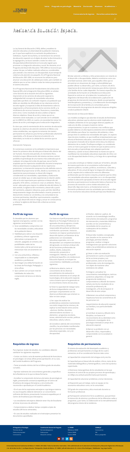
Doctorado (88, 6)
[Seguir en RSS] (71, 438)
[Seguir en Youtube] (59, 438)
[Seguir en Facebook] (63, 438)
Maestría (77, 6)
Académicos (110, 6)
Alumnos (98, 6)
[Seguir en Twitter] (67, 438)
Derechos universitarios (107, 14)
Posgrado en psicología (61, 6)
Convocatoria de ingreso (83, 14)
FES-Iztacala (119, 446)
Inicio (47, 6)
